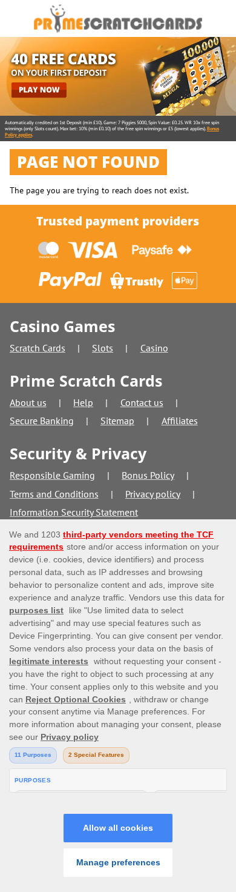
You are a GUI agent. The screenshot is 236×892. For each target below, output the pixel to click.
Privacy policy (152, 494)
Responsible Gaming (52, 475)
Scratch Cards (37, 347)
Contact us (141, 402)
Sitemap (117, 420)
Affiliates (180, 420)
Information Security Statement (74, 512)
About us (28, 402)
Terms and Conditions (54, 494)
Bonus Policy (148, 475)
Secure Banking (42, 420)
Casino (154, 347)
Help (83, 402)
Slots (102, 347)
